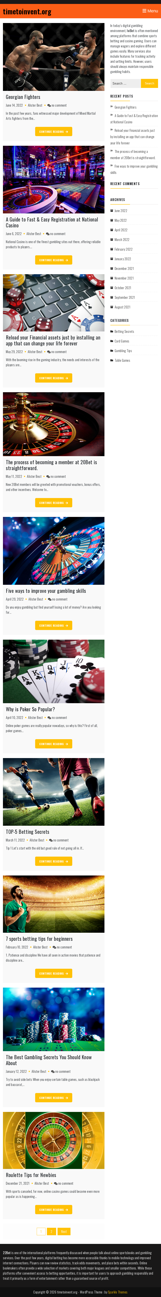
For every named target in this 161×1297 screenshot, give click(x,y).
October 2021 (123, 287)
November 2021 (124, 278)
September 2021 (125, 297)
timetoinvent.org (27, 11)
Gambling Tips (123, 350)
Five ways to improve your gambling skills (46, 590)
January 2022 (123, 258)
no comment (59, 105)
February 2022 (124, 249)
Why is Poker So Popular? (30, 709)
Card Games (122, 341)
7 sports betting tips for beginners (39, 938)
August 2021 (123, 307)
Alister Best (35, 105)
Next (64, 1231)
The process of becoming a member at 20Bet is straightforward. (51, 464)
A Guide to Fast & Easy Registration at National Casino (52, 222)
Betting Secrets (124, 331)
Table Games (122, 360)
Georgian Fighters (23, 96)
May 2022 (121, 220)
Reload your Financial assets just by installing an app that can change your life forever (53, 340)
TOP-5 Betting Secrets (27, 831)
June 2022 (121, 210)
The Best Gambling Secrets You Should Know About (49, 1059)
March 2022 (122, 239)
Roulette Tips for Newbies (31, 1174)
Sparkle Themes (118, 1292)
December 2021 (124, 268)
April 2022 (121, 230)
